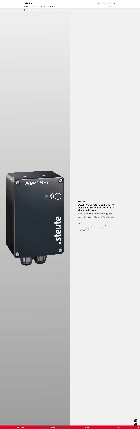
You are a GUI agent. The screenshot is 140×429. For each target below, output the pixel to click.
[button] (29, 6)
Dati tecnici (53, 427)
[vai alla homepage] (28, 3)
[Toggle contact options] (135, 420)
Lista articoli (120, 427)
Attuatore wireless (20, 427)
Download (87, 427)
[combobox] (103, 3)
